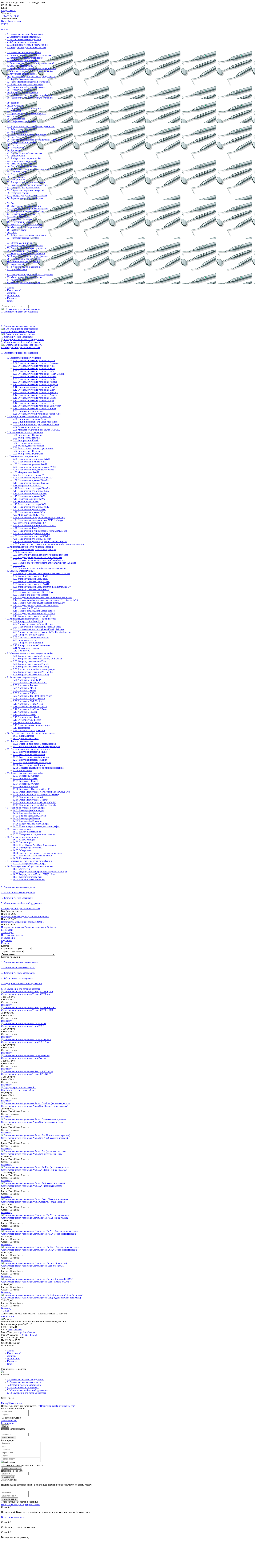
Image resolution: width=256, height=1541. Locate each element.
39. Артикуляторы (16, 147)
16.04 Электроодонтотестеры (28, 847)
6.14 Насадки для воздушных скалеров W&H (36, 605)
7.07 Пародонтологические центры (31, 637)
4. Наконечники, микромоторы (23, 60)
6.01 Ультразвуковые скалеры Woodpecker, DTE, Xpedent (41, 573)
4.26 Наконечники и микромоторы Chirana (34, 525)
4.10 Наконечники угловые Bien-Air (31, 483)
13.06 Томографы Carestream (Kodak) (31, 789)
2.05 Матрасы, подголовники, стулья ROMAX (36, 429)
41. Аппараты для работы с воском (24, 153)
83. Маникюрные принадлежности (24, 277)
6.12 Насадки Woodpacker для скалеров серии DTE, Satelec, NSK (45, 600)
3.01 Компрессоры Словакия (27, 435)
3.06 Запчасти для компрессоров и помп (33, 448)
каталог (5, 29)
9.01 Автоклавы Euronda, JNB (28, 680)
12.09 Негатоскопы (22, 770)
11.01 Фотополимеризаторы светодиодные (34, 744)
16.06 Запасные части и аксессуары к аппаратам (37, 853)
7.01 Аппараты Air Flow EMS (28, 621)
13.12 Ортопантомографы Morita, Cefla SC (34, 802)
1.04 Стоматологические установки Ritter (34, 368)
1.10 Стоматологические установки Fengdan (35, 384)
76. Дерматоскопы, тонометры (22, 251)
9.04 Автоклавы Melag (24, 688)
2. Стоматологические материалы (24, 36)
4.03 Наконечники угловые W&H (30, 464)
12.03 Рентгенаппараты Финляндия (31, 757)
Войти (5, 1426)
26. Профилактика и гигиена (21, 121)
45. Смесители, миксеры (19, 163)
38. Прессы (12, 145)
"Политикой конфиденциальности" (57, 1406)
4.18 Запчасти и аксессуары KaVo (30, 504)
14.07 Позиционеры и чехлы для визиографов (36, 826)
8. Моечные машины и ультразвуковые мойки (30, 71)
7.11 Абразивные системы (26, 648)
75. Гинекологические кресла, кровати (26, 248)
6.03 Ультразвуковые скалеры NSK (30, 579)
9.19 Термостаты (21, 728)
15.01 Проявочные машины (27, 831)
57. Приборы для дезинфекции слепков (27, 195)
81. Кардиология (15, 264)
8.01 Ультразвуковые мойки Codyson (31, 656)
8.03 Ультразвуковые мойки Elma (29, 661)
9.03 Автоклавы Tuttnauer (26, 685)
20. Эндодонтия (15, 105)
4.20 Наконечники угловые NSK (29, 509)
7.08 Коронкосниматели (25, 640)
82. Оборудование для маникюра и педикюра (30, 274)
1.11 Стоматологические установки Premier (35, 387)
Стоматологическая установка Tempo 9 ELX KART (27, 1010)
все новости (7, 930)
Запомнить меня (13, 1417)
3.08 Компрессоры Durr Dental (28, 453)
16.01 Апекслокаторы (24, 839)
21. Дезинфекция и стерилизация (24, 108)
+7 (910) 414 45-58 (10, 15)
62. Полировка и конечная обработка (25, 211)
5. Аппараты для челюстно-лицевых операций (30, 63)
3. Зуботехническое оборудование (24, 39)
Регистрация (14, 21)
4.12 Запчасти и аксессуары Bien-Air (31, 488)
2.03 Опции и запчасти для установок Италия (36, 424)
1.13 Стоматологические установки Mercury (35, 392)
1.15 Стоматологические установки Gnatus (34, 397)
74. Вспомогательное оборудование (25, 245)
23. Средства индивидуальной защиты (26, 113)
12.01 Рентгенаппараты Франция (30, 752)
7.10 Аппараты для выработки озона (31, 645)
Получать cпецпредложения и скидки (24, 1465)
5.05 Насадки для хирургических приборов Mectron (39, 560)
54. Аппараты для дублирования (23, 187)
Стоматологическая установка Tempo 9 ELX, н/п (26, 994)
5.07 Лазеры (19, 565)
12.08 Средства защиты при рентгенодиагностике (38, 768)
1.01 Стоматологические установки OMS (34, 360)
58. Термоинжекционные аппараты (25, 198)
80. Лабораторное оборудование (23, 261)
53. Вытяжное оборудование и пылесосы (27, 185)
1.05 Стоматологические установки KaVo (34, 371)
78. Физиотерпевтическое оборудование (27, 256)
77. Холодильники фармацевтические (26, 253)
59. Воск (11, 203)
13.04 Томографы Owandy (26, 783)
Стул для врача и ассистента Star (17, 1090)
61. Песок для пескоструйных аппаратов (27, 208)
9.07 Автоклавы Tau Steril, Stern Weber (32, 696)
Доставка (11, 293)
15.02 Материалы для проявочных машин (34, 834)
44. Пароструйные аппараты (21, 161)
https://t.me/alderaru (27, 1332)
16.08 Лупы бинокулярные (26, 858)
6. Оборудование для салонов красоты (26, 47)
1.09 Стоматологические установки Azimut (35, 382)
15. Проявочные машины (20, 89)
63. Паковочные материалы (21, 214)
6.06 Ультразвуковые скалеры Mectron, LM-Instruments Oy (42, 586)
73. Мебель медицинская (19, 243)
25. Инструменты (16, 118)
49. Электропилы (16, 174)
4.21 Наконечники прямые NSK (29, 512)
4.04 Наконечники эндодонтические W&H (34, 467)
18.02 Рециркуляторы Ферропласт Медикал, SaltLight (40, 871)
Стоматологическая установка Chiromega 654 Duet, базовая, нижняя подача (39, 1249)
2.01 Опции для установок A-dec (29, 419)
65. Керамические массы (19, 219)
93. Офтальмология (17, 269)
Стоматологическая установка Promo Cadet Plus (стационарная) (33, 1202)
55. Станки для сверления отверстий (25, 190)
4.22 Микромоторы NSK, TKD (28, 515)
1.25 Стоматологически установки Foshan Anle (36, 413)
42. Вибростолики (16, 155)
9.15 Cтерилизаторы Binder (26, 717)
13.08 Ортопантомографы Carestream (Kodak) (36, 794)
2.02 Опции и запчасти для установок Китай (35, 421)
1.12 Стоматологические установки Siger (34, 390)
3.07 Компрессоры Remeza (26, 451)
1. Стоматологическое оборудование (25, 34)
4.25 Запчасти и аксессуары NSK (29, 523)
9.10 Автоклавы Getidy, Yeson (28, 704)
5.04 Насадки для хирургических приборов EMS (37, 557)
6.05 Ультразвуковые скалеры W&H (31, 584)
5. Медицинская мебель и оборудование (27, 44)
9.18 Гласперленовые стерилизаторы (31, 725)
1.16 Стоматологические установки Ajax (33, 400)
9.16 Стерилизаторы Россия (27, 720)
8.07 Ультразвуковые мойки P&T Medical (33, 672)
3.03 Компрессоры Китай (26, 440)
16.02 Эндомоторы (22, 842)
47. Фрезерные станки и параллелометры (28, 169)
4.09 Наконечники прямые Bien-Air (31, 480)
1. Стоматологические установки (24, 52)
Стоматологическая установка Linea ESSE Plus (25, 1042)
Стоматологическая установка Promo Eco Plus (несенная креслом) (34, 1138)
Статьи (10, 301)
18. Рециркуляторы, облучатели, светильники (30, 97)
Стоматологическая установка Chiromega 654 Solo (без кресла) (32, 1265)
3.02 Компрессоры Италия (26, 437)
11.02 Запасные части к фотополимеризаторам (36, 746)
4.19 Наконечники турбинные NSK (31, 507)
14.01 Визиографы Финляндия (28, 810)
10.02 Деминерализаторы (26, 738)
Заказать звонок (9, 1499)
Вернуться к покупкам (12, 1504)
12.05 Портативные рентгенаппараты (32, 762)
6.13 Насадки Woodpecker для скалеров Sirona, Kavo (39, 602)
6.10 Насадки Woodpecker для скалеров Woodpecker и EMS (42, 597)
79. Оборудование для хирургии (23, 259)
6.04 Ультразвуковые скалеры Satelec (31, 581)
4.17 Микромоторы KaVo (26, 501)
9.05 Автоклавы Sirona (24, 690)
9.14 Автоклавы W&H (24, 714)
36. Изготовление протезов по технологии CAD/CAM (34, 139)
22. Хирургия (14, 110)
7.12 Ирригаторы (21, 650)
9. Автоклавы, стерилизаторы (22, 73)
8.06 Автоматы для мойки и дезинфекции (34, 669)
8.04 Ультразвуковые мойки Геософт (31, 664)
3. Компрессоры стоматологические (25, 57)
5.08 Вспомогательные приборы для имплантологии (39, 568)
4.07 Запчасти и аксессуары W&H (30, 475)
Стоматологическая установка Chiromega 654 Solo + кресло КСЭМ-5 (36, 1281)
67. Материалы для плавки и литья (24, 224)
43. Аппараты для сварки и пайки (24, 158)
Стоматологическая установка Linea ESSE (22, 1026)
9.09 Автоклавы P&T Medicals (28, 701)
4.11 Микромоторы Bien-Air (27, 485)
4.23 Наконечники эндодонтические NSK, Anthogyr (39, 517)
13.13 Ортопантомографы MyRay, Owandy (34, 805)
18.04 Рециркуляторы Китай (27, 877)
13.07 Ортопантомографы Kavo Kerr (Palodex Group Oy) (41, 791)
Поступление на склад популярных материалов (25, 916)
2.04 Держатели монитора (26, 427)
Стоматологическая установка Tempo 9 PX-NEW (26, 1074)
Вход (3, 21)
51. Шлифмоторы (16, 179)
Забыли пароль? (9, 1420)
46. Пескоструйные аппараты (22, 166)
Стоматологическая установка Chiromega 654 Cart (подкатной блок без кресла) (41, 1297)
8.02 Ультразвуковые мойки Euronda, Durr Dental (37, 658)
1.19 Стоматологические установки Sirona (34, 408)
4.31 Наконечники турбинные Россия (32, 539)
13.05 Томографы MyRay (25, 786)
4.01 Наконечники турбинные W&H (31, 459)
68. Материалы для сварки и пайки (25, 227)
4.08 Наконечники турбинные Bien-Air (32, 477)
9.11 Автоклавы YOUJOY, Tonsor (30, 706)
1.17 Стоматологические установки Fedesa (34, 403)
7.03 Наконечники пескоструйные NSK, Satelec (37, 626)
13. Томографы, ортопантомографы (25, 84)
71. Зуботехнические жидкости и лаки (26, 235)
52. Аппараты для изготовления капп (26, 182)
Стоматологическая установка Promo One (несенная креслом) (32, 1122)
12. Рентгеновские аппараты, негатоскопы (28, 81)
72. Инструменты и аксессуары (23, 238)
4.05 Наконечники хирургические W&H (33, 469)
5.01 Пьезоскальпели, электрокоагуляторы (34, 549)
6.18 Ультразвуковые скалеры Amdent (32, 616)
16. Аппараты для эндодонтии (22, 92)
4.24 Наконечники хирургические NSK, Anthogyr (38, 520)
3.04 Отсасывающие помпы (27, 443)
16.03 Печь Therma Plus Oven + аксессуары (34, 845)
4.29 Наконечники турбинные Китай (31, 533)
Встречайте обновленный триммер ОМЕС (22, 922)
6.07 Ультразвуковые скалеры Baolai (31, 589)
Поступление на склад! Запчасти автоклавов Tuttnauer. (28, 927)
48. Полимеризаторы (17, 171)
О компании (13, 295)
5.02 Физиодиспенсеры (25, 552)
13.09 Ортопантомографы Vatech (29, 797)
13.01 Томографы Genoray (26, 775)
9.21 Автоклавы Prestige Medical (29, 730)
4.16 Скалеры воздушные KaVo (29, 499)
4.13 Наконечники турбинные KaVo (31, 491)
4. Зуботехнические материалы (23, 42)
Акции (10, 287)
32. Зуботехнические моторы (21, 129)
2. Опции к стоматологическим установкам (29, 55)
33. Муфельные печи (17, 131)
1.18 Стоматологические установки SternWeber (37, 405)
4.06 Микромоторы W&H (26, 472)
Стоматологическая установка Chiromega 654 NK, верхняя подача (34, 1218)
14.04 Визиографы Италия (26, 818)
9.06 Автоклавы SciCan (25, 693)
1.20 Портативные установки (28, 411)
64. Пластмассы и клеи (18, 216)
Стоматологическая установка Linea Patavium (24, 1058)
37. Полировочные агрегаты (21, 142)
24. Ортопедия (14, 116)
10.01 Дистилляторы (23, 736)
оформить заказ (32, 1504)
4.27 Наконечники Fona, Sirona (28, 528)
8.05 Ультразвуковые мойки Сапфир (31, 666)
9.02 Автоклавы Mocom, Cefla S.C (30, 682)
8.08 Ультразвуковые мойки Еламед (31, 674)
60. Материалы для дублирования (24, 206)
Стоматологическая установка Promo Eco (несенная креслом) (32, 1154)
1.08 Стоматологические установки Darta (34, 379)
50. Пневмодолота (16, 177)
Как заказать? (14, 290)
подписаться (7, 1316)
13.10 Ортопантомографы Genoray (30, 799)
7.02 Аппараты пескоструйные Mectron (33, 624)
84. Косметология (16, 280)
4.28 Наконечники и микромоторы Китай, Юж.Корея (40, 531)
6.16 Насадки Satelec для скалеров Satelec (34, 610)
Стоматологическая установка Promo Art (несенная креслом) (31, 1186)
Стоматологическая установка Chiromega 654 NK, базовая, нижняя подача (38, 1234)
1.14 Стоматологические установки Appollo (35, 395)
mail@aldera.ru (8, 10)
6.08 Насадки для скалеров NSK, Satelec (33, 592)
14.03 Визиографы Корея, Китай (29, 815)
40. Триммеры (14, 150)
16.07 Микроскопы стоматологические (32, 855)
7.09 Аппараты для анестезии (28, 642)
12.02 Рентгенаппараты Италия (29, 754)
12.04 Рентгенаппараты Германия (30, 760)
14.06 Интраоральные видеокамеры (31, 823)
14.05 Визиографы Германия (27, 821)
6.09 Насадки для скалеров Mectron (30, 594)
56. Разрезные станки (18, 193)
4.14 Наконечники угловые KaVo (30, 493)
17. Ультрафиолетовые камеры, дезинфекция (29, 95)
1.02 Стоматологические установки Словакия (36, 363)
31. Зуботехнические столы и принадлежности (31, 126)
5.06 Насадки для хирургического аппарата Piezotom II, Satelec (44, 563)
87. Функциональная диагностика (24, 267)
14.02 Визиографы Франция (27, 813)
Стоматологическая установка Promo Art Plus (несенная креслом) (34, 1170)
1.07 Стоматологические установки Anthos (34, 376)
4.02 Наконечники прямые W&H (29, 461)
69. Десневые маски (17, 230)
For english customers (11, 1403)
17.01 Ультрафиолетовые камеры (29, 863)
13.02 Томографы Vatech (25, 778)
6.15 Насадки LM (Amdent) (26, 608)
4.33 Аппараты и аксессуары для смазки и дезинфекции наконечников (48, 544)
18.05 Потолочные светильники (29, 879)
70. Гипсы (12, 232)
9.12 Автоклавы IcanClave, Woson (30, 709)
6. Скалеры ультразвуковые (21, 65)
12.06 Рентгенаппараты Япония (29, 765)
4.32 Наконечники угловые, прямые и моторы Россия (40, 541)
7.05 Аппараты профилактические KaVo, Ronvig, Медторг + (43, 632)
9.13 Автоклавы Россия (25, 712)
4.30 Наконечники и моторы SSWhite (32, 536)
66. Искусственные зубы (19, 222)
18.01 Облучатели (22, 869)
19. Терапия (13, 102)
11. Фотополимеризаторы (20, 79)
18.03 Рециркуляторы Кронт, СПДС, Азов (34, 874)
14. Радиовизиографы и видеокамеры (26, 87)
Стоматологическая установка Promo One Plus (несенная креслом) (34, 1106)
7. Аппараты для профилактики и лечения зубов (31, 68)
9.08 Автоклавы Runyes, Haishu (29, 698)
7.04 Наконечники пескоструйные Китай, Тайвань (38, 629)
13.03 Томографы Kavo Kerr (27, 781)
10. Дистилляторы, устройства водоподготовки (31, 76)
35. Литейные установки (19, 137)
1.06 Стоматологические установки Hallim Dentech (38, 374)
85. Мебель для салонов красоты (23, 282)
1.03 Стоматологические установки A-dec (34, 366)
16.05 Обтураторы (22, 850)
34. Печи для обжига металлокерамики (27, 134)
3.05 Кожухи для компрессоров (28, 445)
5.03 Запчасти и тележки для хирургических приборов (40, 555)
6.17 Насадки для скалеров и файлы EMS (34, 613)
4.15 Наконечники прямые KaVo (29, 496)
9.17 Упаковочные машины (27, 722)
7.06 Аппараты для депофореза (28, 634)
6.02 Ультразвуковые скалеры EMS (30, 576)
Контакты (12, 298)
